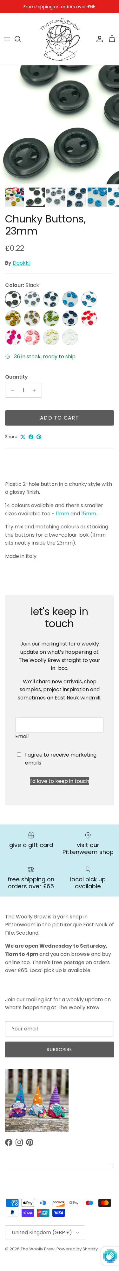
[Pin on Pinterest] (38, 436)
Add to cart (59, 417)
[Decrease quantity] (11, 390)
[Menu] (7, 39)
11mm (62, 513)
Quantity (16, 377)
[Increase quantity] (36, 390)
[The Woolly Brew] (59, 39)
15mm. (89, 513)
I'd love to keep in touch (59, 781)
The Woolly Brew (38, 1249)
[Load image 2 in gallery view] (59, 124)
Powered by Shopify (77, 1249)
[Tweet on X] (23, 436)
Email (22, 736)
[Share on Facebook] (31, 436)
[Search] (21, 39)
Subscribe (59, 1049)
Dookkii (21, 263)
